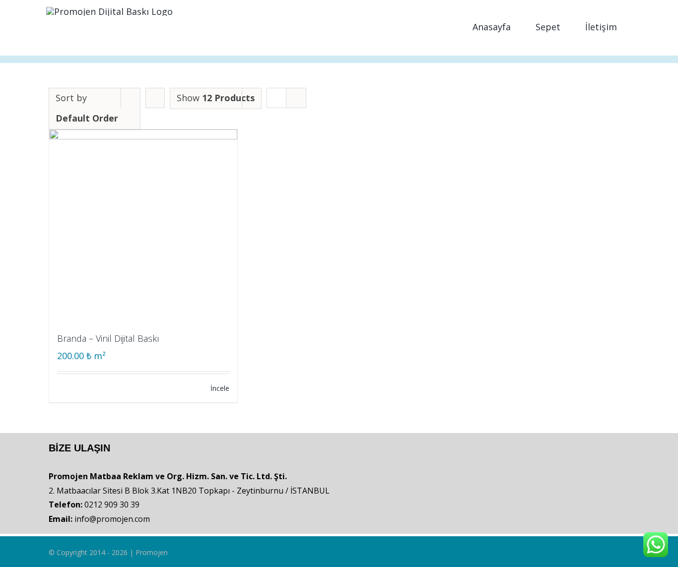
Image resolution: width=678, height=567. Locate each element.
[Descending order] (155, 98)
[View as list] (296, 98)
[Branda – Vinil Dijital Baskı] (143, 223)
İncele (219, 388)
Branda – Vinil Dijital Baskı (108, 338)
